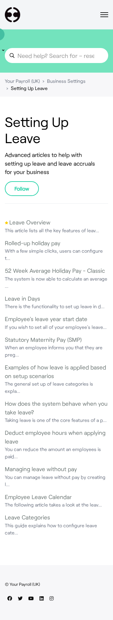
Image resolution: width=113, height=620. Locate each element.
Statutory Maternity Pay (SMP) (43, 339)
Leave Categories (27, 517)
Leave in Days (22, 298)
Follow (21, 188)
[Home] (12, 14)
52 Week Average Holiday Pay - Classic (55, 270)
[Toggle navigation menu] (104, 15)
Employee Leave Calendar (38, 496)
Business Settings (66, 81)
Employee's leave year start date (46, 318)
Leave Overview (29, 222)
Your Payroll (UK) (22, 81)
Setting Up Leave (29, 88)
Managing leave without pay (41, 468)
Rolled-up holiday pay (32, 242)
